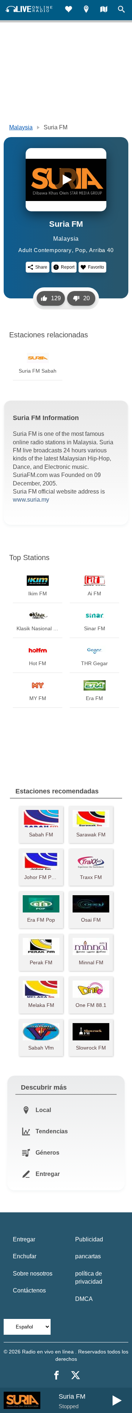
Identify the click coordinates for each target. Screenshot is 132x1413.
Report (67, 267)
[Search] (121, 10)
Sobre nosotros (32, 1273)
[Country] (104, 10)
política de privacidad (88, 1277)
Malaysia (21, 127)
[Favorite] (68, 10)
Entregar (24, 1239)
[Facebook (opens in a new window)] (56, 1375)
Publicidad (89, 1239)
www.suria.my (31, 499)
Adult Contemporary (45, 250)
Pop (80, 250)
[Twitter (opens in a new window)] (75, 1375)
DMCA (84, 1299)
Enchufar (24, 1256)
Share (41, 267)
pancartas (88, 1256)
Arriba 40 (101, 250)
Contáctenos (29, 1290)
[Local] (86, 10)
